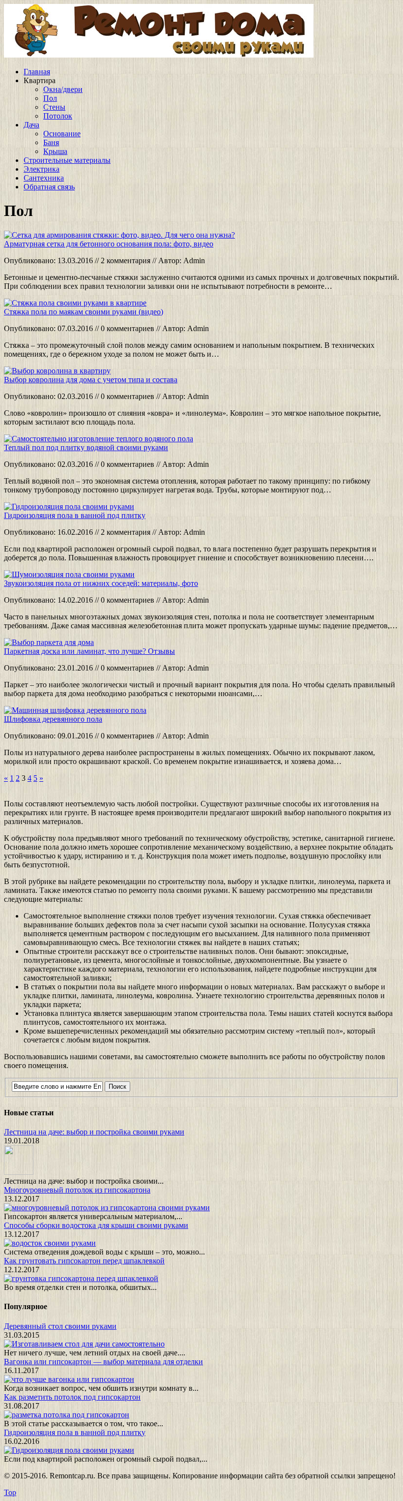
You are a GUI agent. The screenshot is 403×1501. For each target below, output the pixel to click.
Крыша (55, 151)
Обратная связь (49, 187)
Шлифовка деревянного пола (53, 719)
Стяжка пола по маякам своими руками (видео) (83, 311)
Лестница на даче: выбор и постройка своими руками (94, 1132)
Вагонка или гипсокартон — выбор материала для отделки (103, 1361)
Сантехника (44, 178)
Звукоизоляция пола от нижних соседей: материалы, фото (101, 583)
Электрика (41, 169)
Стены (54, 107)
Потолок (57, 116)
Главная (37, 71)
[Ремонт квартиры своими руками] (159, 55)
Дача (31, 125)
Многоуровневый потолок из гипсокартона (77, 1190)
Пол (50, 98)
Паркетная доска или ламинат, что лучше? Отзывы (89, 651)
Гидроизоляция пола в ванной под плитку (74, 515)
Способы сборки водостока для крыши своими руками (96, 1225)
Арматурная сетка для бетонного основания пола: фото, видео (108, 244)
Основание (62, 133)
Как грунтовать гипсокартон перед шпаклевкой (84, 1260)
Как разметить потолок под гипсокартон (72, 1397)
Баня (51, 142)
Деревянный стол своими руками (60, 1326)
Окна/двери (63, 89)
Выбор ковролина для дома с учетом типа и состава (90, 379)
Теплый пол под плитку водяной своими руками (86, 447)
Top (10, 1492)
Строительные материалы (67, 160)
